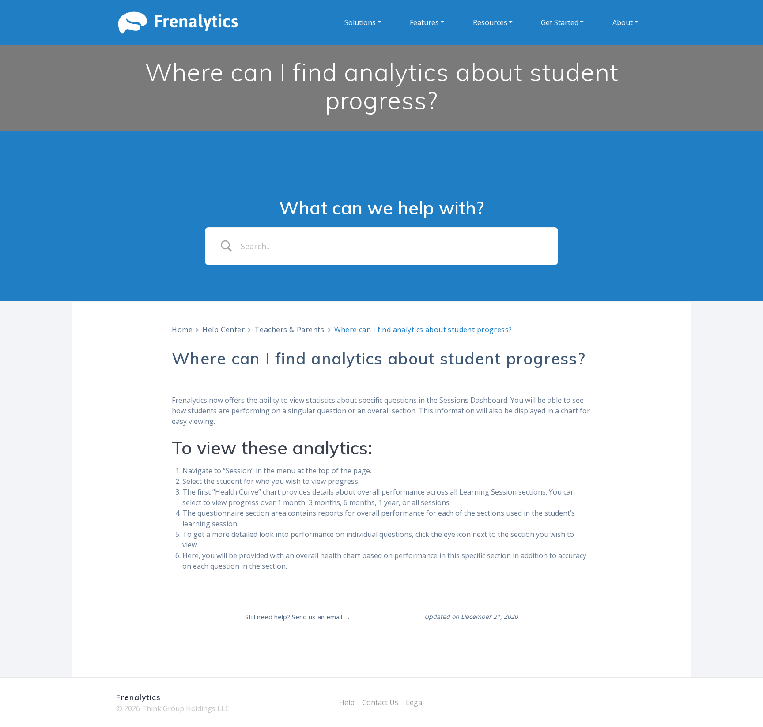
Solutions (360, 22)
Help (347, 702)
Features (424, 22)
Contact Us (380, 702)
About (622, 22)
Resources (490, 22)
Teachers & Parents (289, 329)
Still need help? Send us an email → (298, 616)
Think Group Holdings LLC (186, 708)
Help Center (223, 329)
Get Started (559, 22)
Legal (415, 702)
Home (182, 329)
